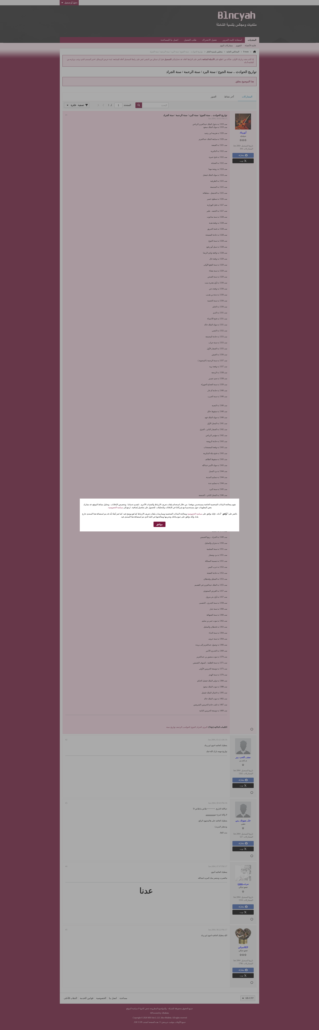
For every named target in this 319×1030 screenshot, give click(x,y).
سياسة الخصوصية (115, 507)
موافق (159, 524)
